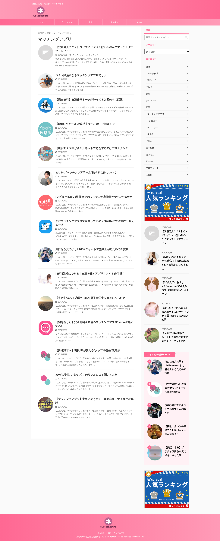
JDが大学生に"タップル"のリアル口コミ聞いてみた (86, 374)
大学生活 (114, 22)
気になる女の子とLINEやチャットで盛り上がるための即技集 (92, 249)
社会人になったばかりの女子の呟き (110, 533)
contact (138, 22)
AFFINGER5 (139, 537)
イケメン (83, 55)
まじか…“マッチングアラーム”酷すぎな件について (85, 172)
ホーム (42, 22)
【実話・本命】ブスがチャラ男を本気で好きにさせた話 (175, 451)
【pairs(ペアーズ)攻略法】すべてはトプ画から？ (85, 123)
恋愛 (90, 22)
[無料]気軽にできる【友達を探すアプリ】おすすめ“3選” (89, 273)
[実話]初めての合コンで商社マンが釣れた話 (175, 409)
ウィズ (75, 55)
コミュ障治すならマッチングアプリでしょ (81, 75)
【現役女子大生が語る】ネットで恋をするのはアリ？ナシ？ (91, 148)
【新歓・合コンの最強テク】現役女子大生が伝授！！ (175, 430)
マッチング (93, 55)
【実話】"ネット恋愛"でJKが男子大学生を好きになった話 (90, 297)
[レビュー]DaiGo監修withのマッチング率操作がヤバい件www (93, 196)
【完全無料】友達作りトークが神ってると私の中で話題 (89, 99)
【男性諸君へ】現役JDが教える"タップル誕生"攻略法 (87, 350)
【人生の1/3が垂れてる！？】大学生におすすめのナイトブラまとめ (175, 337)
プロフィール (66, 22)
